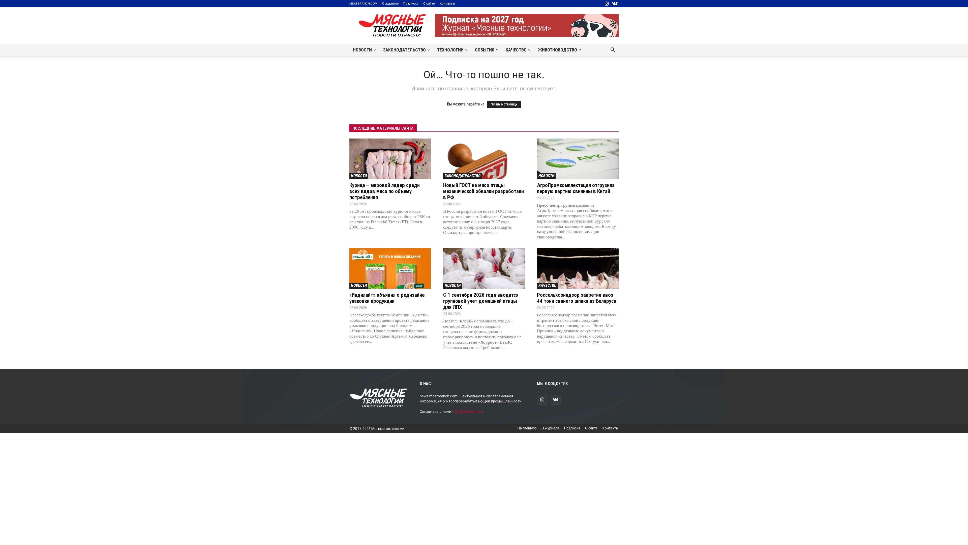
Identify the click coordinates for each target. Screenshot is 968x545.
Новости (362, 49)
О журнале (390, 3)
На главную (527, 428)
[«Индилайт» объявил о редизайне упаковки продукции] (390, 268)
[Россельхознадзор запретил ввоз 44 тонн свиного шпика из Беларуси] (578, 268)
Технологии (450, 49)
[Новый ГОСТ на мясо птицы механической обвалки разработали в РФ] (484, 159)
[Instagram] (606, 3)
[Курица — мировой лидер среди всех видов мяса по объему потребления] (390, 159)
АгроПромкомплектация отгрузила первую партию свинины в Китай (576, 188)
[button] (613, 50)
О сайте (429, 3)
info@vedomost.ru (468, 411)
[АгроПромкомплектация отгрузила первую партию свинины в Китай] (578, 159)
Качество (516, 49)
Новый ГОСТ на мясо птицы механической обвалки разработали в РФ (483, 191)
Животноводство (557, 49)
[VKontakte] (615, 3)
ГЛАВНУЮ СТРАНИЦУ (504, 104)
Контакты (447, 3)
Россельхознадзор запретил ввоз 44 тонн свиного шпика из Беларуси (576, 298)
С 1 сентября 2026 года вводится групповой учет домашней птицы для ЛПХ (481, 301)
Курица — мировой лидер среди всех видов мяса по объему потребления (384, 191)
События (484, 49)
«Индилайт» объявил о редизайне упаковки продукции (387, 298)
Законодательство (404, 49)
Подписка (410, 3)
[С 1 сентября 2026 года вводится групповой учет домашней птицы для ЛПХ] (484, 268)
